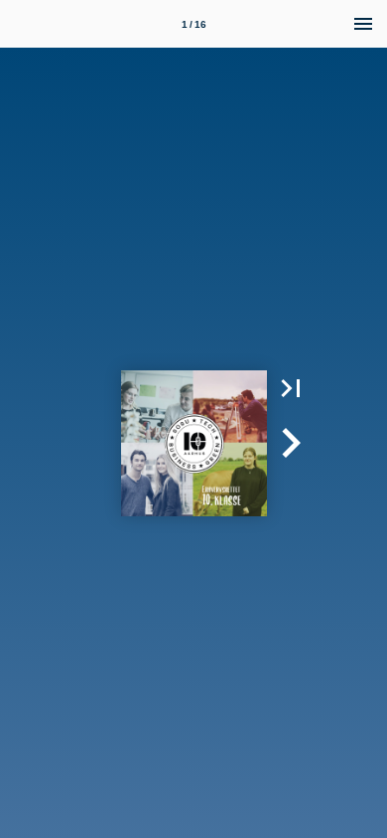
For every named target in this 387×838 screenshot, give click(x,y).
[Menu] (363, 24)
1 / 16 (194, 24)
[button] (291, 388)
